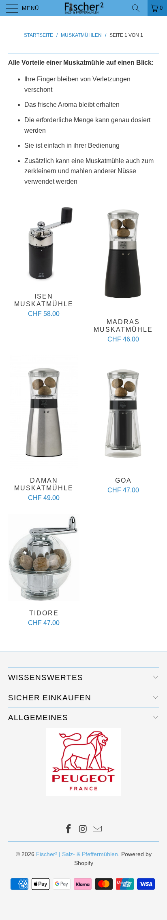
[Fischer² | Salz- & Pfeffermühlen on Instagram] (83, 829)
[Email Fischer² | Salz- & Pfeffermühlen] (98, 829)
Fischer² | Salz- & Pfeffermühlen (77, 854)
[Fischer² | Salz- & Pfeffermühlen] (83, 8)
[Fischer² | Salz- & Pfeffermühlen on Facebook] (68, 829)
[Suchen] (138, 8)
